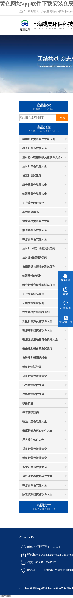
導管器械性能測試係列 (36, 312)
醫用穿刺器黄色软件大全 (37, 330)
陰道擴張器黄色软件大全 (37, 494)
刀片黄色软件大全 (33, 202)
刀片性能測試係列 (33, 294)
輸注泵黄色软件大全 (34, 421)
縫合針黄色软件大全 (34, 148)
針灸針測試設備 (31, 366)
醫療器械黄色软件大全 (36, 221)
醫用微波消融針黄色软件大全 (40, 339)
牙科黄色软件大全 (33, 439)
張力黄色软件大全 (33, 385)
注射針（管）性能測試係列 (38, 248)
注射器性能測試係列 (34, 257)
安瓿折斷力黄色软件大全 (37, 321)
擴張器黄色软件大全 (34, 230)
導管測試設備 (30, 412)
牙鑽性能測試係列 (33, 303)
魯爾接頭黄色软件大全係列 (38, 139)
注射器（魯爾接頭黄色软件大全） (42, 157)
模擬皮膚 (27, 403)
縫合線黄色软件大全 (34, 184)
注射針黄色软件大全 (34, 166)
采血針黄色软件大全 (34, 376)
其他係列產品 (30, 212)
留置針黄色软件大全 (34, 467)
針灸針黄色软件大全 (34, 457)
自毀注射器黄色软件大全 (37, 476)
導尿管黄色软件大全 (34, 239)
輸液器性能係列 (31, 275)
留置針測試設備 (31, 175)
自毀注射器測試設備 (34, 357)
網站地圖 (5, 596)
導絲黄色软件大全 (33, 394)
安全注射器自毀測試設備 (37, 348)
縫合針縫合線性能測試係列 (38, 284)
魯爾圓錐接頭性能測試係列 (38, 266)
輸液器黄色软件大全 (34, 193)
